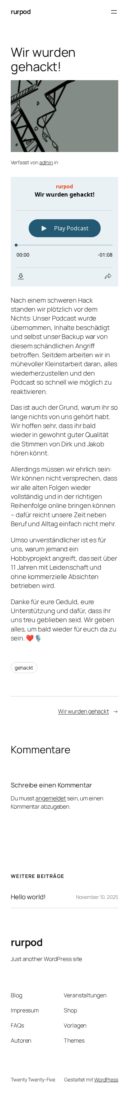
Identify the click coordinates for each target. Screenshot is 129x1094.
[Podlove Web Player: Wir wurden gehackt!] (64, 231)
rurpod (20, 11)
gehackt (24, 667)
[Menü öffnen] (114, 12)
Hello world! (28, 896)
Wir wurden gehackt (83, 711)
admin (46, 162)
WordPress (106, 1079)
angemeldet (50, 798)
